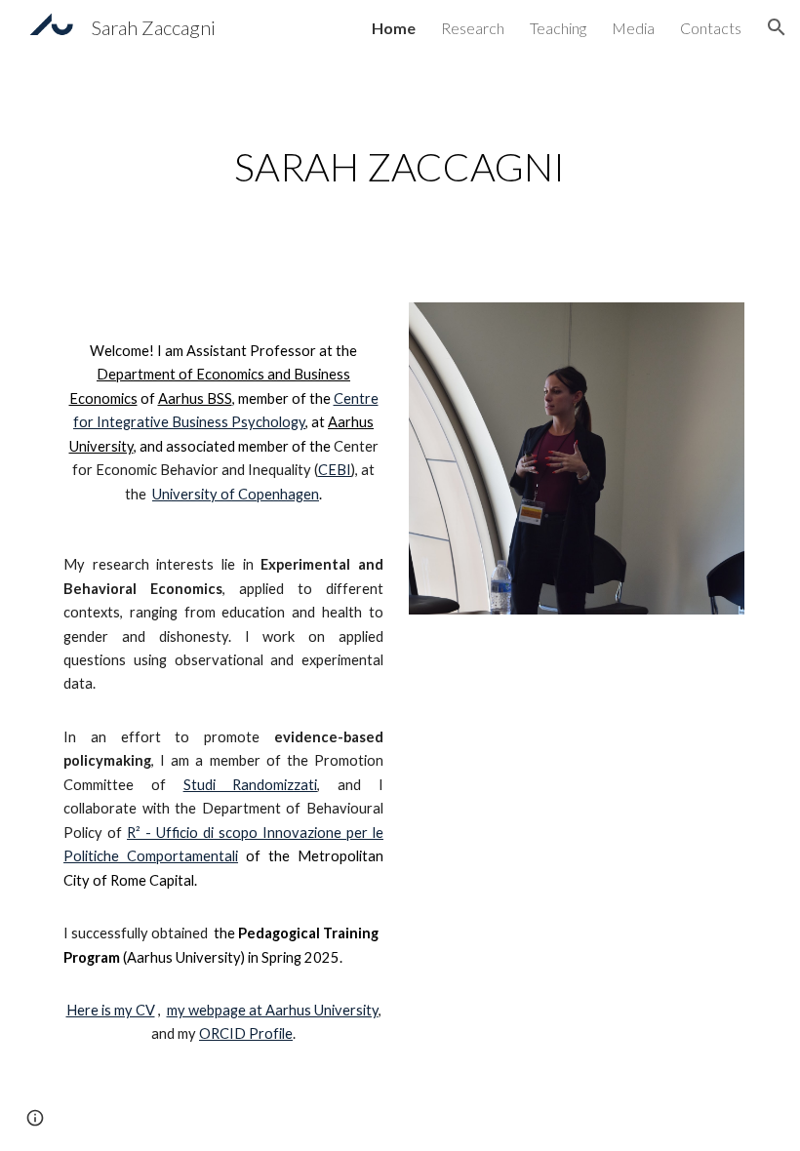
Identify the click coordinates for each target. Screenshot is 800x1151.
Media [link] (633, 28)
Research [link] (472, 28)
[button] (776, 27)
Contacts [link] (710, 28)
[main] (400, 167)
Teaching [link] (558, 28)
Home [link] (394, 28)
